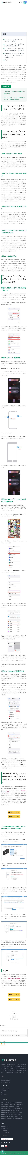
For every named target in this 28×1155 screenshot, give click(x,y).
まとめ (6, 60)
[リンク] (16, 1036)
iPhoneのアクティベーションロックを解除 (11, 1112)
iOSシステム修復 (5, 1082)
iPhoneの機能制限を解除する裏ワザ (10, 1110)
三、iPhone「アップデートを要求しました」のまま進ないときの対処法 (14, 49)
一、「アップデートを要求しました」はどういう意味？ (13, 40)
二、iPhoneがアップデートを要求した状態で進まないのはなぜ (14, 45)
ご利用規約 (4, 1130)
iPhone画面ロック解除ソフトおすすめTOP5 (12, 1104)
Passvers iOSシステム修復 (13, 978)
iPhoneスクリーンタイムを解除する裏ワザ (11, 1108)
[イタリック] (3, 1036)
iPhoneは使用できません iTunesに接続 (10, 1114)
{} (18, 1035)
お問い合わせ (4, 1128)
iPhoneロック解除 (5, 1080)
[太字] (1, 1036)
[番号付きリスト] (9, 1036)
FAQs (2, 1093)
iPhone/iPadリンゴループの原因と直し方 (11, 1116)
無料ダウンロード (15, 812)
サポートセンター (5, 1089)
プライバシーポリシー (6, 1132)
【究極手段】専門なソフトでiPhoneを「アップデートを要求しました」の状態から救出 (14, 55)
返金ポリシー (4, 1094)
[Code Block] (14, 1036)
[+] (20, 1035)
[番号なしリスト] (11, 1036)
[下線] (5, 1036)
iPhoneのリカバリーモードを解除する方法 (11, 1118)
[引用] (13, 1036)
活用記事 (3, 1091)
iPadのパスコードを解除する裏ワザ (10, 1106)
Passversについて (5, 1126)
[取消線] (7, 1036)
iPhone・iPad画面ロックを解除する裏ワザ (11, 1102)
